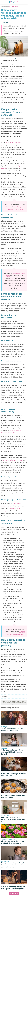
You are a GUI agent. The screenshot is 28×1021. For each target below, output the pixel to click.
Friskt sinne (4, 748)
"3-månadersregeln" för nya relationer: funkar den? (12, 729)
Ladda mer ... (14, 893)
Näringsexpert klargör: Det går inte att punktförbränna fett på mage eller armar (13, 865)
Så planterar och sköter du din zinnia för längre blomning (12, 842)
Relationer (4, 726)
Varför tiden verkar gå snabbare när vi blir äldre (13, 775)
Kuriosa (3, 772)
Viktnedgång (5, 861)
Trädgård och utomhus (8, 839)
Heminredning (5, 815)
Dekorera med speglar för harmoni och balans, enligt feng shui (13, 819)
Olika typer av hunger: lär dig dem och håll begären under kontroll (12, 752)
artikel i (12, 460)
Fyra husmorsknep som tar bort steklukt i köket (13, 796)
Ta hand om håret (14, 6)
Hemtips (3, 793)
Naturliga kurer (5, 6)
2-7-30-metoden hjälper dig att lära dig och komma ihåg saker (13, 888)
